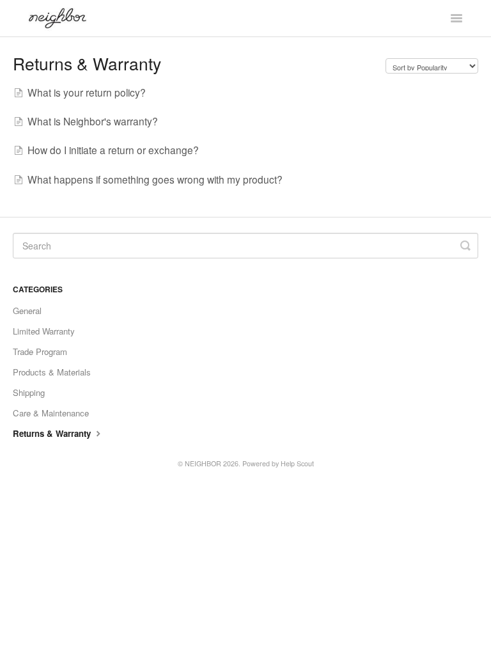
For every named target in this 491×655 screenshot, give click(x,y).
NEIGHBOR (203, 463)
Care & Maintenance (51, 413)
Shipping (29, 392)
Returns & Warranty (53, 433)
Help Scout (297, 463)
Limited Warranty (44, 331)
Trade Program (40, 351)
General (27, 310)
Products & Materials (52, 372)
